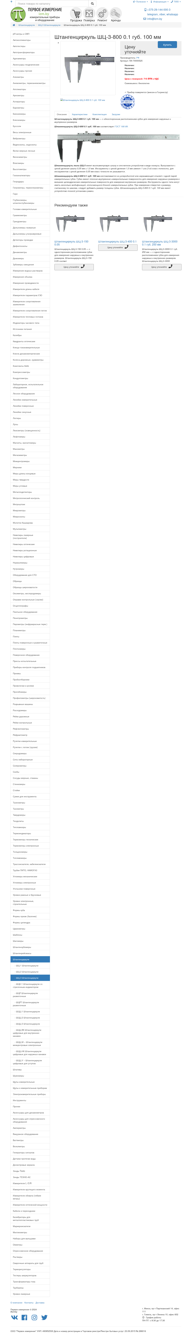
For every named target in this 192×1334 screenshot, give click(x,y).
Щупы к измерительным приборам (30, 1087)
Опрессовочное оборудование (28, 1250)
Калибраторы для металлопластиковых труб (26, 1218)
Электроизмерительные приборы (29, 1094)
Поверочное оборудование (26, 654)
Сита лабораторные (23, 759)
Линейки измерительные (25, 399)
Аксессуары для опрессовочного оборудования (29, 1120)
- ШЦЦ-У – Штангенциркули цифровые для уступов (27, 1062)
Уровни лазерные (21, 1293)
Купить (167, 45)
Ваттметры (18, 1140)
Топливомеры (20, 857)
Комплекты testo (21, 365)
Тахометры (18, 808)
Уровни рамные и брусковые (27, 894)
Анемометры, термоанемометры (29, 82)
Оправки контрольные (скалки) (28, 599)
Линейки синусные (22, 411)
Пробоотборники (21, 679)
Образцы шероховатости (25, 587)
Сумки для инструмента (24, 796)
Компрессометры (21, 371)
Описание (62, 114)
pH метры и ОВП (21, 33)
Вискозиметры (20, 156)
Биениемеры (19, 113)
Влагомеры (18, 162)
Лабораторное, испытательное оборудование (28, 386)
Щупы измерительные (24, 1081)
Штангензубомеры (22, 947)
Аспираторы (19, 101)
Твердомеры (19, 814)
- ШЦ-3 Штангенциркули (25, 977)
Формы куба (19, 910)
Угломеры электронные (24, 882)
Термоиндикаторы (22, 833)
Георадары (18, 181)
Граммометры (20, 215)
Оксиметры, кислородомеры (27, 593)
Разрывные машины (23, 704)
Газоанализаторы (21, 175)
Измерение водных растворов (27, 270)
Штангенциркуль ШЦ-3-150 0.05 (71, 242)
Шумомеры (18, 1075)
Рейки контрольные (22, 722)
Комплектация (100, 114)
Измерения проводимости (26, 282)
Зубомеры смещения (23, 264)
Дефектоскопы (20, 245)
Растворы (17, 1256)
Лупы (15, 424)
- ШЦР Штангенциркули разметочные (25, 995)
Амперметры (19, 1127)
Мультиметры (19, 528)
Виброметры (19, 138)
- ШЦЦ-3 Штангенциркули (26, 1023)
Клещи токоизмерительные (26, 347)
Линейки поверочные (23, 405)
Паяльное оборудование (25, 611)
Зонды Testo (19, 1170)
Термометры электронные (26, 845)
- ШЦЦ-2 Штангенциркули (26, 1017)
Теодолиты (18, 820)
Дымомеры (18, 258)
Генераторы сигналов (23, 1152)
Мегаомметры (20, 454)
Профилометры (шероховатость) (29, 697)
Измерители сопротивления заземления (26, 303)
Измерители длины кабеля (26, 289)
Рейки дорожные (21, 716)
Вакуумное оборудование (25, 1133)
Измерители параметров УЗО (27, 295)
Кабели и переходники (24, 1210)
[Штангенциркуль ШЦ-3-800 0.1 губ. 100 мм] (88, 68)
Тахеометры (19, 802)
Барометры (18, 107)
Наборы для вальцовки (24, 1238)
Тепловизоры (19, 827)
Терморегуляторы (22, 1269)
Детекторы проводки (23, 239)
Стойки (16, 790)
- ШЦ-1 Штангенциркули (25, 965)
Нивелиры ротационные (25, 550)
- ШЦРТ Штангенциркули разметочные (26, 1004)
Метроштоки (19, 504)
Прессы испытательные (24, 660)
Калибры (17, 335)
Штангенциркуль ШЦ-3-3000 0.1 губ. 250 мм (159, 242)
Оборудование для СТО (25, 574)
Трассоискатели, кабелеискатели (29, 864)
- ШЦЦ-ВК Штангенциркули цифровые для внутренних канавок (27, 1032)
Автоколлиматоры (22, 39)
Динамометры (20, 252)
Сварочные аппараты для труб (28, 1263)
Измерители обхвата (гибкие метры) (27, 1197)
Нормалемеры (20, 562)
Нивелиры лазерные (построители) (23, 536)
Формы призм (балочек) (25, 916)
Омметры (17, 1244)
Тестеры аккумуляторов (24, 1275)
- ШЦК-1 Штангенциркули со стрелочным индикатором (27, 985)
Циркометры (19, 928)
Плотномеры (19, 648)
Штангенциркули (21, 959)
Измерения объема (22, 276)
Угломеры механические (25, 876)
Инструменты (19, 1100)
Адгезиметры (19, 58)
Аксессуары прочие (22, 70)
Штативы (17, 1069)
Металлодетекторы (22, 491)
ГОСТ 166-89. (121, 126)
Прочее (16, 1106)
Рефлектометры (21, 728)
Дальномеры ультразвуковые (27, 233)
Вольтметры (19, 1146)
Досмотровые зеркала (24, 1164)
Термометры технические (25, 839)
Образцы (17, 581)
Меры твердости (21, 479)
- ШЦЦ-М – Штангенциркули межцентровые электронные (27, 1043)
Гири (15, 193)
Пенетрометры (20, 617)
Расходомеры (20, 710)
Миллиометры (20, 1232)
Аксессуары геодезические (26, 64)
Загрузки (116, 114)
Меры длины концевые (24, 473)
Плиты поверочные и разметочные (30, 642)
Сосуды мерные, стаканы (25, 777)
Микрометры (19, 510)
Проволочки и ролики (23, 685)
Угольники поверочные (24, 888)
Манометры (19, 448)
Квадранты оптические (24, 341)
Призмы (17, 673)
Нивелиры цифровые (23, 556)
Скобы (16, 771)
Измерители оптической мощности (30, 1204)
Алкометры (18, 76)
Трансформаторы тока (24, 1281)
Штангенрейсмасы (22, 953)
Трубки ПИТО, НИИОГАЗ (25, 870)
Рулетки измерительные (25, 740)
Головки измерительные (25, 209)
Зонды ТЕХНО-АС (22, 1177)
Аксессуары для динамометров (28, 1112)
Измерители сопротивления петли (30, 310)
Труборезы (18, 1287)
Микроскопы (19, 516)
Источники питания (22, 328)
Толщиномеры (20, 851)
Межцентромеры (21, 461)
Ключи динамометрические (26, 353)
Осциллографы (20, 605)
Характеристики (79, 114)
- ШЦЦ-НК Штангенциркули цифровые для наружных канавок (29, 1053)
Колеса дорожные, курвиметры (28, 359)
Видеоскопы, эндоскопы (25, 144)
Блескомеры (19, 119)
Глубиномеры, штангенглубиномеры (23, 201)
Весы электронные (22, 132)
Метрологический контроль (26, 498)
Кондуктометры (20, 378)
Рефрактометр (20, 734)
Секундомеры (20, 753)
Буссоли (17, 126)
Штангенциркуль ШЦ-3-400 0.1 (117, 241)
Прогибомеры (20, 691)
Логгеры (17, 418)
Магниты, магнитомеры (24, 442)
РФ (137, 57)
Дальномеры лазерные (24, 227)
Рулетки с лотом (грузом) (25, 747)
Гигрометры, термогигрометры (28, 187)
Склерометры (19, 765)
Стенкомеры (19, 784)
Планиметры (19, 630)
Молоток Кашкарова (23, 522)
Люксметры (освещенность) (26, 430)
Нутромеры (18, 568)
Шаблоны (17, 934)
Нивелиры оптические (24, 544)
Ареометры (18, 95)
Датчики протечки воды (24, 1158)
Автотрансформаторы (24, 52)
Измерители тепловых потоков (28, 316)
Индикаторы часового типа (26, 322)
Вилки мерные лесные (24, 150)
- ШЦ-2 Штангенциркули (25, 971)
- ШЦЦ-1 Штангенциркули (26, 1011)
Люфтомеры (19, 436)
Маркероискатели (21, 1226)
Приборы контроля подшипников (29, 667)
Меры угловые (20, 485)
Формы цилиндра (21, 922)
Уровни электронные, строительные (23, 902)
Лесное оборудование (24, 393)
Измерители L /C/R (22, 1183)
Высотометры (19, 169)
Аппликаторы (19, 89)
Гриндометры (19, 221)
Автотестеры (19, 46)
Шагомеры (18, 940)
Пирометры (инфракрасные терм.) (30, 624)
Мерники (17, 467)
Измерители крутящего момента (29, 1189)
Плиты (16, 636)
